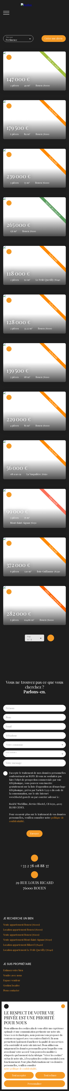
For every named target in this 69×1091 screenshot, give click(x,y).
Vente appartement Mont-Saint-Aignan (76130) (27, 939)
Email (9, 726)
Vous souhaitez (11, 752)
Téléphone (11, 735)
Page (29, 637)
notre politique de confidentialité (20, 1068)
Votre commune (14, 744)
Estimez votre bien (13, 970)
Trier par (9, 37)
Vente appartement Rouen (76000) (21, 924)
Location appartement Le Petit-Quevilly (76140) (28, 950)
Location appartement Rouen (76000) (23, 929)
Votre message (14, 762)
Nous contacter (11, 990)
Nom (8, 717)
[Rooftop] (43, 13)
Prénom (10, 708)
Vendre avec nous (12, 975)
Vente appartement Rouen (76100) (21, 934)
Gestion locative (11, 985)
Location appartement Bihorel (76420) (23, 944)
